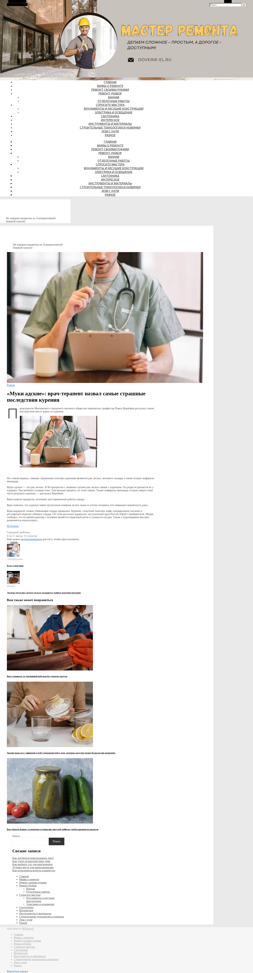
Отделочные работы (114, 101)
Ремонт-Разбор (110, 93)
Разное (110, 135)
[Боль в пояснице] (13, 555)
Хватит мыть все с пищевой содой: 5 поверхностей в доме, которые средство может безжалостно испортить (61, 753)
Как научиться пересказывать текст (33, 858)
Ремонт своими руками (110, 90)
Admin (14, 542)
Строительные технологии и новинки (110, 127)
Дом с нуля (110, 131)
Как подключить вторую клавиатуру (33, 870)
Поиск (16, 836)
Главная (110, 82)
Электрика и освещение (113, 112)
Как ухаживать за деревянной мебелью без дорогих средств (37, 676)
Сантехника (110, 116)
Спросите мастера (110, 105)
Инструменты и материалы (110, 124)
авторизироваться (31, 539)
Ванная (113, 97)
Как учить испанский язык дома (31, 861)
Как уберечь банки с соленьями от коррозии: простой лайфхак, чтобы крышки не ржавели (52, 829)
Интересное (110, 120)
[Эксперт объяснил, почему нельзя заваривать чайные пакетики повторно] (13, 582)
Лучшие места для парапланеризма (33, 867)
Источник (13, 526)
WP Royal (27, 928)
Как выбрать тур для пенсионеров (32, 864)
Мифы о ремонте (110, 86)
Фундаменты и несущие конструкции (114, 109)
